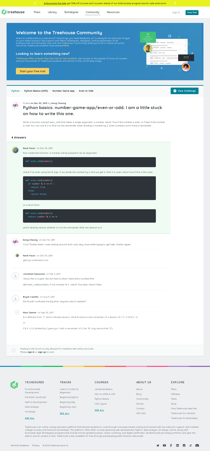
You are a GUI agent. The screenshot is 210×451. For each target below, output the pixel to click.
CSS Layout (101, 403)
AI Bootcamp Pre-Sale (55, 3)
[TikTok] (190, 445)
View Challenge (186, 90)
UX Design (30, 411)
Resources (113, 12)
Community (92, 12)
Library (52, 12)
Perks (174, 398)
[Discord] (197, 445)
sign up (42, 352)
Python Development (36, 402)
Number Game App (63, 90)
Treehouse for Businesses (184, 418)
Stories (139, 403)
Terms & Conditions (19, 445)
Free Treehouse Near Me (184, 408)
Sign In (176, 12)
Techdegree (71, 12)
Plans (37, 12)
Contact (140, 408)
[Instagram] (184, 445)
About (139, 389)
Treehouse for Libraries (183, 413)
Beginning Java (68, 406)
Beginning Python (69, 397)
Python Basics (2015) (36, 90)
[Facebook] (171, 445)
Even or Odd (86, 90)
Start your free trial (32, 71)
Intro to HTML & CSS (105, 394)
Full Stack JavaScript (35, 397)
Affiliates (175, 394)
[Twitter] (158, 445)
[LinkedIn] (177, 445)
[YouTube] (164, 445)
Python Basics (102, 398)
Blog (138, 394)
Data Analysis (32, 406)
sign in (31, 352)
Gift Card (141, 413)
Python (15, 90)
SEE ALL (30, 418)
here (66, 45)
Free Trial (192, 12)
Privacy (35, 445)
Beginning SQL (67, 402)
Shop (174, 403)
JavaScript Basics (103, 389)
